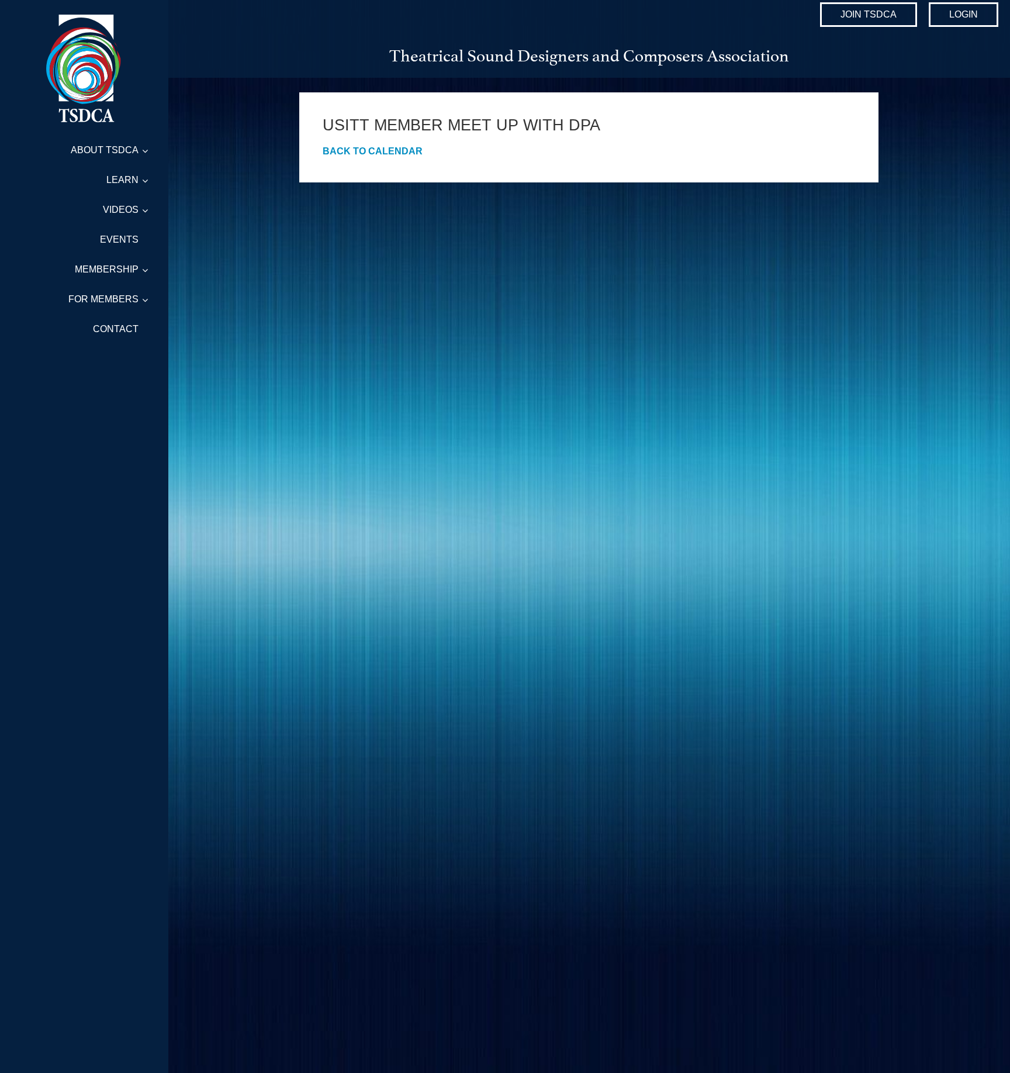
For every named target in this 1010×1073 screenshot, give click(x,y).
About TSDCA (105, 150)
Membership (107, 269)
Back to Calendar (373, 151)
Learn (122, 180)
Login (963, 14)
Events (119, 239)
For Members (103, 299)
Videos (121, 210)
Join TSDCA (868, 14)
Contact (116, 329)
